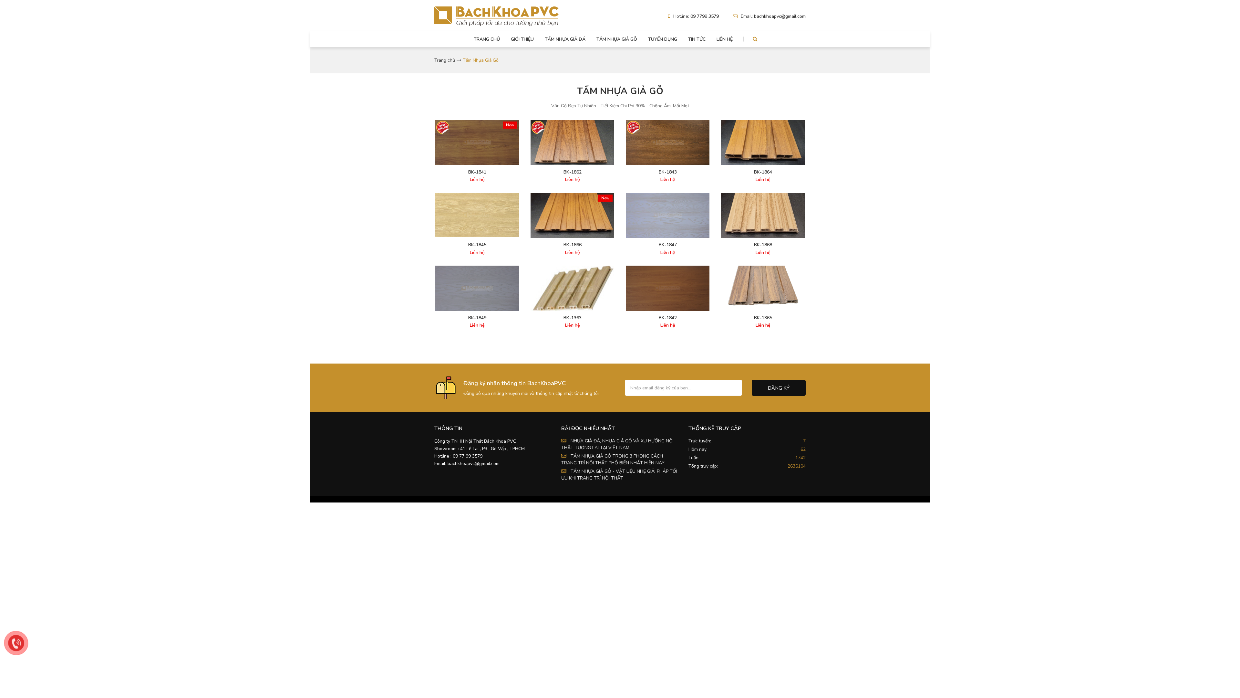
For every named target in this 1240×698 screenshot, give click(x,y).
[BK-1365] (763, 286)
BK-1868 (763, 245)
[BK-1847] (667, 215)
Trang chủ (487, 39)
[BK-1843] (667, 142)
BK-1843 (668, 172)
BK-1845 (477, 245)
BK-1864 (763, 172)
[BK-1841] (477, 142)
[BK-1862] (572, 142)
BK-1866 (572, 245)
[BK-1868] (763, 215)
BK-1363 (572, 318)
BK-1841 (477, 172)
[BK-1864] (763, 142)
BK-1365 (763, 318)
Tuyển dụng (662, 39)
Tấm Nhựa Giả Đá (565, 39)
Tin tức (697, 39)
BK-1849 (477, 318)
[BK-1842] (667, 288)
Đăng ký (779, 388)
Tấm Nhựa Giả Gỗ (616, 39)
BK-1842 (668, 318)
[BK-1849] (477, 288)
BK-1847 (668, 245)
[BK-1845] (477, 215)
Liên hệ (725, 39)
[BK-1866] (572, 215)
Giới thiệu (522, 39)
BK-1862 (572, 172)
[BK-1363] (572, 288)
